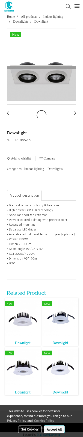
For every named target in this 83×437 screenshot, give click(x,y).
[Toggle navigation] (77, 6)
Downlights (54, 169)
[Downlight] (41, 67)
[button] (66, 6)
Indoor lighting (34, 169)
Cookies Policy (44, 420)
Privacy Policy (16, 420)
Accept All (54, 429)
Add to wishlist (20, 158)
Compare (49, 158)
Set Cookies (30, 429)
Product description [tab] (24, 195)
